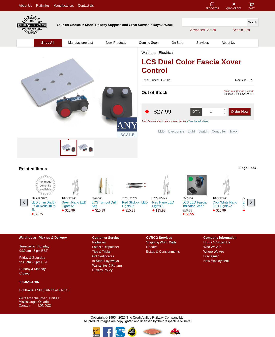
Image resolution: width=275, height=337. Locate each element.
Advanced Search (203, 30)
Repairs (151, 247)
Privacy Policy (102, 270)
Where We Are (213, 251)
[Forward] (251, 202)
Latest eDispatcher (105, 247)
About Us (25, 5)
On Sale (177, 42)
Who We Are (212, 247)
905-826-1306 (29, 282)
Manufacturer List (80, 42)
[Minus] (225, 114)
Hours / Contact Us (216, 242)
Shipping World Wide (161, 242)
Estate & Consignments (163, 251)
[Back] (24, 202)
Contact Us (86, 5)
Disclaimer (211, 256)
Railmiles (43, 5)
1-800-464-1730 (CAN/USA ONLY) (43, 290)
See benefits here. (199, 121)
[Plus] (225, 110)
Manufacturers (64, 5)
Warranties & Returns (107, 265)
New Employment (216, 261)
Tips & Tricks (101, 251)
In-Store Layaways (105, 261)
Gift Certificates (103, 256)
